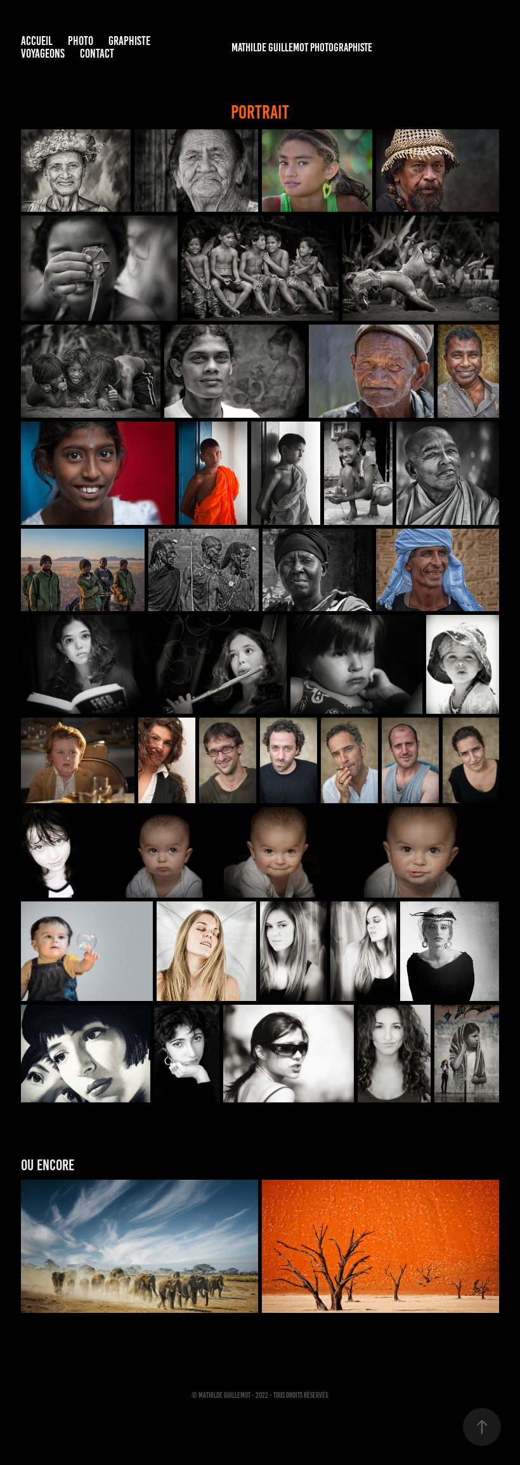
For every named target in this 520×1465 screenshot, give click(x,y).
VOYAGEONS (43, 53)
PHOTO (80, 41)
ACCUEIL (37, 41)
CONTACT (97, 53)
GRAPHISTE (129, 41)
